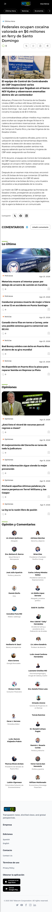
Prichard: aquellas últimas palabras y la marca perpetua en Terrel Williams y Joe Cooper (24, 489)
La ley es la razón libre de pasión (19, 509)
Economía (39, 11)
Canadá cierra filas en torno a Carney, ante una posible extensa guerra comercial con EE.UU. (25, 325)
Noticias (25, 11)
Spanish (6, 839)
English (6, 843)
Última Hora (10, 11)
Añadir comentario (40, 227)
